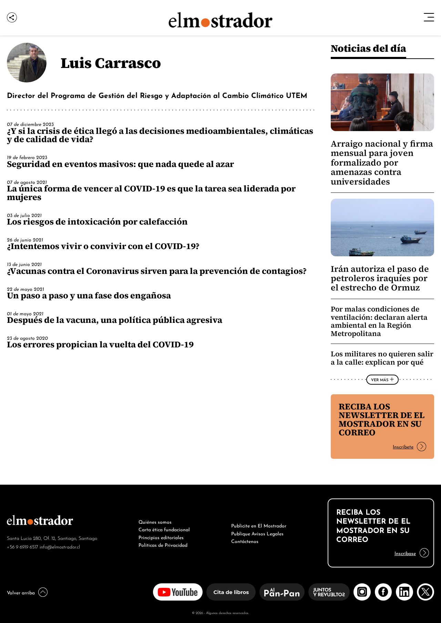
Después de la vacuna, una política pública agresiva (114, 320)
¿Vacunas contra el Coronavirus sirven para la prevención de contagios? (157, 271)
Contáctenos (244, 540)
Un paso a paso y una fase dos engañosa (89, 295)
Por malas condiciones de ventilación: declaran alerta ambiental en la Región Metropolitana (379, 321)
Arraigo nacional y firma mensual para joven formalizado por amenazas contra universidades (382, 162)
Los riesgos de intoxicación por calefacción (97, 221)
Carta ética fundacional (164, 528)
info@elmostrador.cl (60, 546)
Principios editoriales (161, 536)
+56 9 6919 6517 (22, 546)
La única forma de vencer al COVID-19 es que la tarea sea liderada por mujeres (151, 192)
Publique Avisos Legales (257, 533)
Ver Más (379, 379)
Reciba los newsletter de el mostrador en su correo (381, 419)
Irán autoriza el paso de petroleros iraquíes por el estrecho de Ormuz (380, 278)
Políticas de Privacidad (163, 544)
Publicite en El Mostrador (258, 525)
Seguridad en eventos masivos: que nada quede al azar (120, 164)
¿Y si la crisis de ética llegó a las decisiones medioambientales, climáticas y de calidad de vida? (160, 135)
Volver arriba (21, 592)
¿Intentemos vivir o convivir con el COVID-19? (103, 246)
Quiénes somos (155, 521)
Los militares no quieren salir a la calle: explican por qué (382, 358)
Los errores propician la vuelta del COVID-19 (100, 344)
